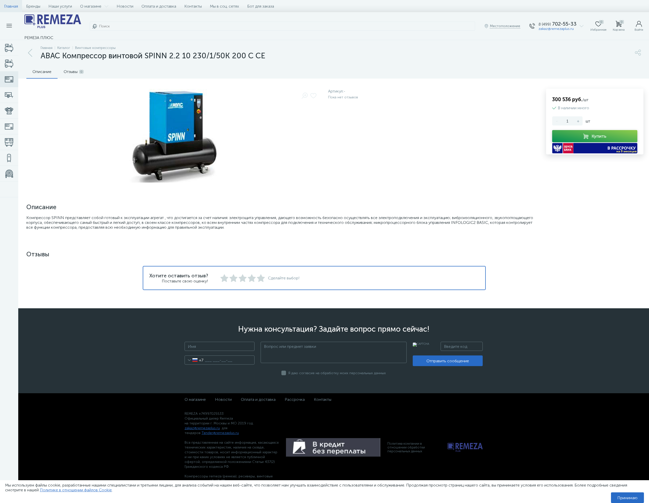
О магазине (90, 6)
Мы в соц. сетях (224, 6)
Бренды (33, 6)
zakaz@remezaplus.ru (556, 29)
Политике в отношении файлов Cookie (76, 490)
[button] (594, 148)
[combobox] (194, 360)
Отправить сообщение (447, 360)
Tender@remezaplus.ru (220, 433)
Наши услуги (60, 6)
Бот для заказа (260, 6)
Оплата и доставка (158, 6)
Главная (11, 6)
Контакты (193, 6)
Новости (125, 6)
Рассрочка (295, 399)
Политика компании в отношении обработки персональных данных (406, 447)
